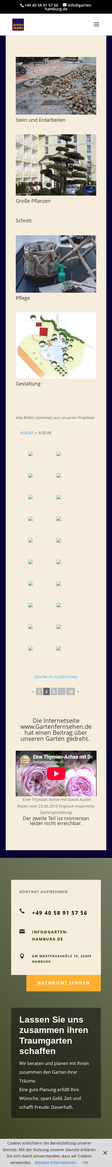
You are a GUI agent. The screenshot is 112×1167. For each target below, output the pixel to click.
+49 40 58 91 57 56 (41, 5)
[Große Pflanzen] (56, 165)
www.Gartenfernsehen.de (56, 726)
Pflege (23, 298)
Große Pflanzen (33, 201)
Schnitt (24, 220)
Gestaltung (28, 383)
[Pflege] (56, 264)
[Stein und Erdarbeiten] (56, 86)
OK (85, 1162)
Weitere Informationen (55, 1162)
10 (71, 691)
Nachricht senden (63, 983)
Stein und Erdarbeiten (41, 120)
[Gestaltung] (56, 345)
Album (26, 432)
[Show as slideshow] (56, 676)
